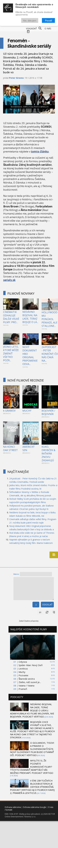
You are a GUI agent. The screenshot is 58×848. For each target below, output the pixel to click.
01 (40, 612)
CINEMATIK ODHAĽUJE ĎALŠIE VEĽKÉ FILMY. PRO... (11, 317)
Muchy (22, 671)
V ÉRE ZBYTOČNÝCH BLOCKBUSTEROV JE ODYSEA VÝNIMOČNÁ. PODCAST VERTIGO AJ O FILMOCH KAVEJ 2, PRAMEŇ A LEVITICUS (32, 786)
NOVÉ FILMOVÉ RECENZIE (25, 380)
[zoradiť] (54, 612)
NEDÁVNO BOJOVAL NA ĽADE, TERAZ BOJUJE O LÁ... (30, 317)
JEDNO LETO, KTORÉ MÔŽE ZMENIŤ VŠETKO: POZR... (11, 353)
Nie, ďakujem (29, 20)
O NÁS (48, 28)
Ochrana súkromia (13, 807)
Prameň (23, 688)
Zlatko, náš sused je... (30, 682)
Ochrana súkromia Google (34, 807)
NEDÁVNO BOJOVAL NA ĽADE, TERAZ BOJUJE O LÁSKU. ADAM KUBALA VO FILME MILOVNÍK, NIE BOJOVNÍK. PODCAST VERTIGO (32, 710)
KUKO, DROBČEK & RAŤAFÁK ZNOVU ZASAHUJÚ (48, 453)
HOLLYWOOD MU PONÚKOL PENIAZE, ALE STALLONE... (49, 319)
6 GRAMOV (9, 410)
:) (36, 604)
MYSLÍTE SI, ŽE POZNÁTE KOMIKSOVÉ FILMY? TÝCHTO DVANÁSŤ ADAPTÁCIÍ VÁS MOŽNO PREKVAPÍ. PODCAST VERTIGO (31, 766)
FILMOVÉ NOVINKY (20, 293)
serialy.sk (9, 280)
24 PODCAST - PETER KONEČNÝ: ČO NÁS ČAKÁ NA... (50, 353)
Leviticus (23, 668)
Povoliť (48, 20)
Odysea (23, 661)
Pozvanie (23, 675)
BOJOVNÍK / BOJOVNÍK (48, 412)
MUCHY (26, 410)
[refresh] (47, 612)
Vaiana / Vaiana (26, 685)
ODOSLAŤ (47, 604)
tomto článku (40, 151)
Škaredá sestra (27, 678)
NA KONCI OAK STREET (10, 448)
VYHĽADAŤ (31, 28)
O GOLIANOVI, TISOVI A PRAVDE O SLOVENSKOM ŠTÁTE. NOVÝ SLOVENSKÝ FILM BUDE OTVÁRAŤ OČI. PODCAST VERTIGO (32, 749)
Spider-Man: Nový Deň (31, 665)
